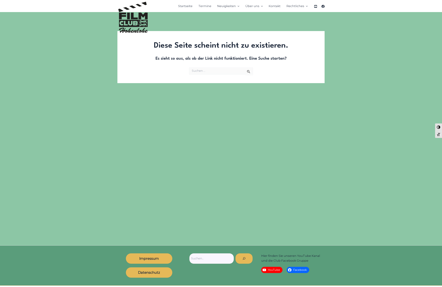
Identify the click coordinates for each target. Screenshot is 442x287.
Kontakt (275, 6)
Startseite (185, 6)
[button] (237, 6)
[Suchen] (244, 258)
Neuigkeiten (226, 6)
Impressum (149, 258)
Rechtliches (295, 6)
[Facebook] (323, 6)
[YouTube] (315, 6)
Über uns (252, 6)
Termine (204, 6)
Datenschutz (149, 272)
